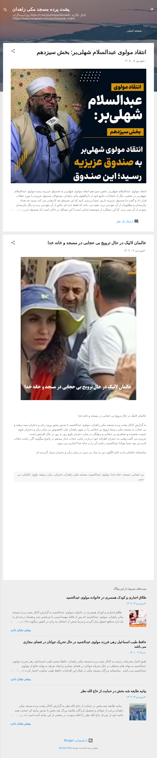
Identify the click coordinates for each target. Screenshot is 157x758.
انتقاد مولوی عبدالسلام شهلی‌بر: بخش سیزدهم (91, 52)
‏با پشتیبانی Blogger (76, 740)
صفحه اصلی (134, 30)
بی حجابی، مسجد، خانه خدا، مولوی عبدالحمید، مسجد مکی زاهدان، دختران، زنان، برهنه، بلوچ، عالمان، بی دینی (80, 477)
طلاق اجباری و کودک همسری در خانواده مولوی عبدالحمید (106, 597)
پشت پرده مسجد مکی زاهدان (41, 9)
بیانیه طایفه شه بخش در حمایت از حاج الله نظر (113, 691)
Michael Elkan (65, 748)
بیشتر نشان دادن (21, 630)
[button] (13, 52)
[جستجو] (5, 10)
